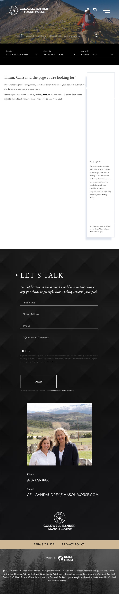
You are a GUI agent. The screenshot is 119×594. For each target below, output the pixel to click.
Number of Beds (17, 54)
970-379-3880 (38, 478)
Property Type (54, 54)
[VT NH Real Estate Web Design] (59, 559)
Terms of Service (94, 232)
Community (89, 54)
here (45, 94)
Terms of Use (44, 544)
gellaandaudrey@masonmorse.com (63, 492)
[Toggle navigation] (106, 10)
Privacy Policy (103, 229)
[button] (96, 36)
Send (38, 381)
